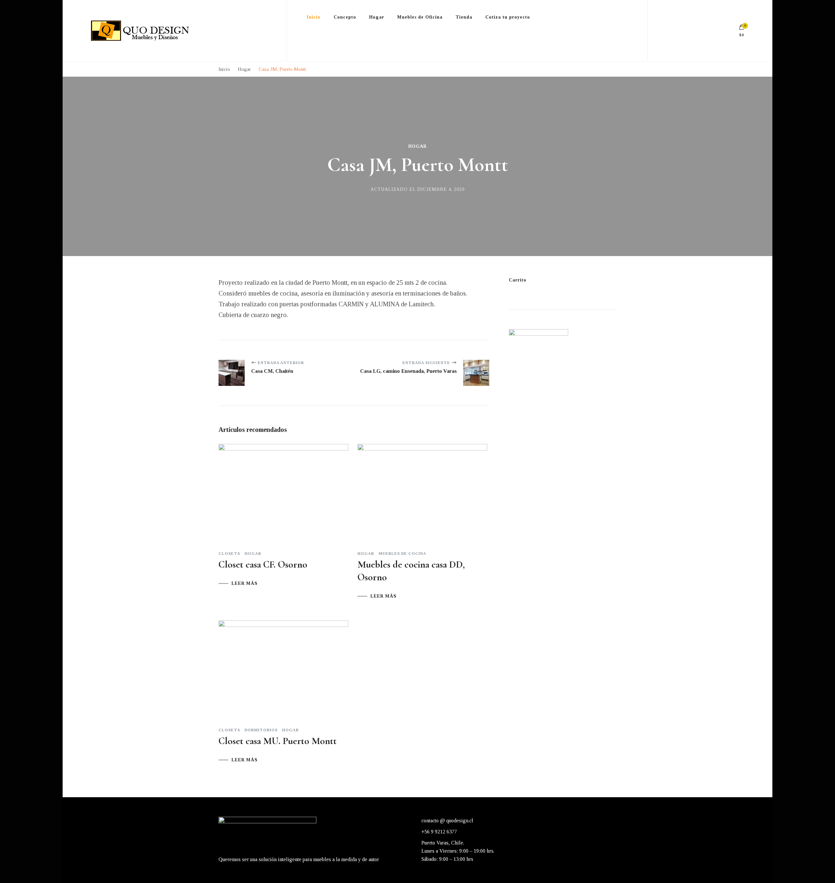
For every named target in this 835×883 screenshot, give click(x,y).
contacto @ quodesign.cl (447, 820)
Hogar (417, 146)
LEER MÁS (245, 583)
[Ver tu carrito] (741, 28)
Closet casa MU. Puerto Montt (278, 741)
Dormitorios (261, 730)
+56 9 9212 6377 (439, 831)
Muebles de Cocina (402, 553)
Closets (229, 553)
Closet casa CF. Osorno (263, 564)
